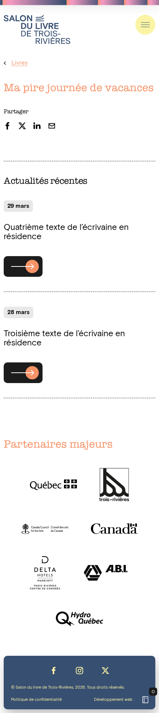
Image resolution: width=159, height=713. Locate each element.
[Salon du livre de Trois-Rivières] (37, 29)
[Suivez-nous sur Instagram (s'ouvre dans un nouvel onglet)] (79, 670)
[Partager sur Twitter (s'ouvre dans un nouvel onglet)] (22, 126)
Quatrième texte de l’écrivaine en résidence (66, 232)
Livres (19, 63)
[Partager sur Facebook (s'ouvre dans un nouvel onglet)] (7, 126)
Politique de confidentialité (36, 700)
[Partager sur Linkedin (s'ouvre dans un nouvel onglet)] (37, 126)
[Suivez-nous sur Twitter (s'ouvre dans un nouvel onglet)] (105, 670)
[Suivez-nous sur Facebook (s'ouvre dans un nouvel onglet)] (53, 670)
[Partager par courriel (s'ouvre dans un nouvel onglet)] (51, 126)
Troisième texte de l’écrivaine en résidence (64, 338)
